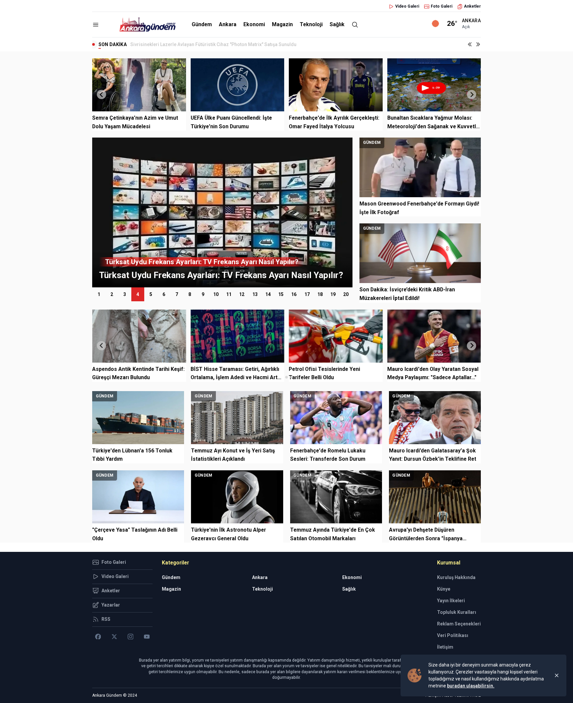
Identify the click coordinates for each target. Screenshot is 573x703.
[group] (222, 212)
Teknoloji (311, 24)
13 (255, 294)
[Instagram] (130, 637)
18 (320, 294)
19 (333, 294)
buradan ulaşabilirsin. (470, 685)
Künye (443, 589)
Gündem (202, 24)
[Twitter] (114, 637)
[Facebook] (98, 637)
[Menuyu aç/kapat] (95, 24)
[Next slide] (471, 94)
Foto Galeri (441, 6)
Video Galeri (407, 6)
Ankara (227, 24)
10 (216, 294)
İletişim (445, 647)
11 (228, 294)
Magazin (282, 24)
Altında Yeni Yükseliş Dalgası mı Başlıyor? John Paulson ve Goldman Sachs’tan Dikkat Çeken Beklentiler (241, 44)
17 (307, 294)
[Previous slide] (101, 94)
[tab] (282, 377)
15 (281, 294)
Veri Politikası (452, 635)
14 (268, 294)
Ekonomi (254, 24)
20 (346, 294)
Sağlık (337, 24)
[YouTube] (147, 637)
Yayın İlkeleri (451, 600)
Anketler (472, 6)
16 (293, 294)
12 (241, 294)
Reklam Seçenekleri (459, 623)
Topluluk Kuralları (456, 612)
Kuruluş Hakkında (456, 577)
